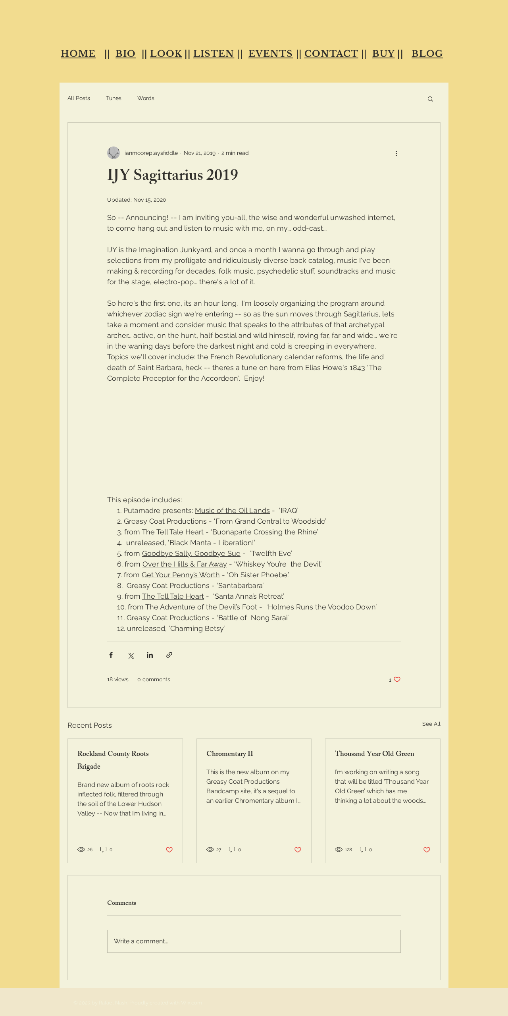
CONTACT (331, 53)
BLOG (427, 53)
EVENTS (270, 53)
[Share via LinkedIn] (150, 655)
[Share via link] (169, 655)
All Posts (78, 98)
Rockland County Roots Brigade (113, 761)
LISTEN (214, 53)
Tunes (113, 98)
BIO (125, 53)
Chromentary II (229, 754)
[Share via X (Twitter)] (130, 655)
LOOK (166, 53)
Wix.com (191, 1003)
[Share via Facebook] (111, 655)
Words (145, 98)
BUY (383, 53)
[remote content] (254, 465)
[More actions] (396, 153)
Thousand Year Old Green (374, 754)
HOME (78, 53)
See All (431, 724)
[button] (430, 98)
